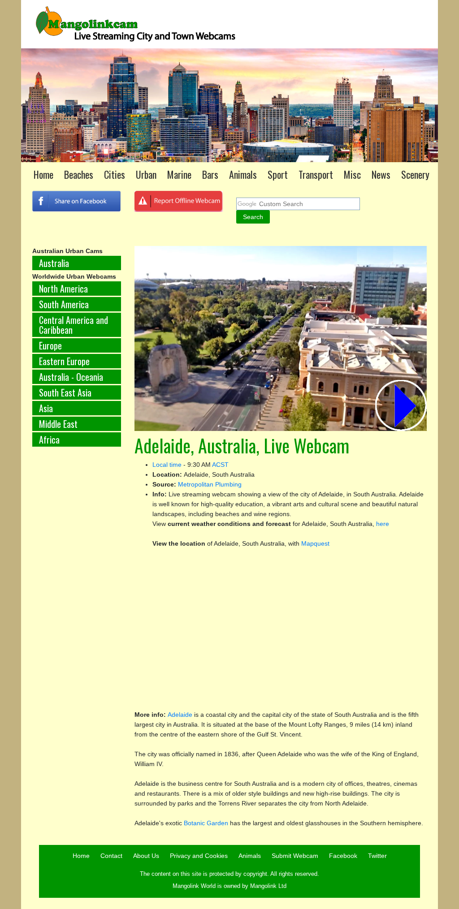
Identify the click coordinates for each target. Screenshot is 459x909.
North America (63, 288)
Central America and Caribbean (73, 324)
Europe (50, 345)
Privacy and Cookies (199, 855)
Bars (210, 174)
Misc (352, 174)
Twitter (377, 855)
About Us (146, 855)
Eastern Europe (64, 361)
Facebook (343, 855)
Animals (243, 174)
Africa (49, 439)
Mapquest (315, 543)
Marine (179, 174)
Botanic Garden (206, 823)
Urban (146, 174)
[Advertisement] (76, 602)
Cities (114, 174)
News (381, 174)
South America (64, 304)
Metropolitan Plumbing (210, 484)
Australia (54, 263)
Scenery (415, 174)
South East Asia (65, 392)
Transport (316, 174)
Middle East (58, 424)
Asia (46, 408)
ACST (220, 464)
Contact (111, 855)
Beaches (78, 174)
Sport (278, 174)
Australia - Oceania (71, 376)
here (382, 523)
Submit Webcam (295, 855)
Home (43, 174)
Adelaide (180, 714)
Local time (167, 464)
